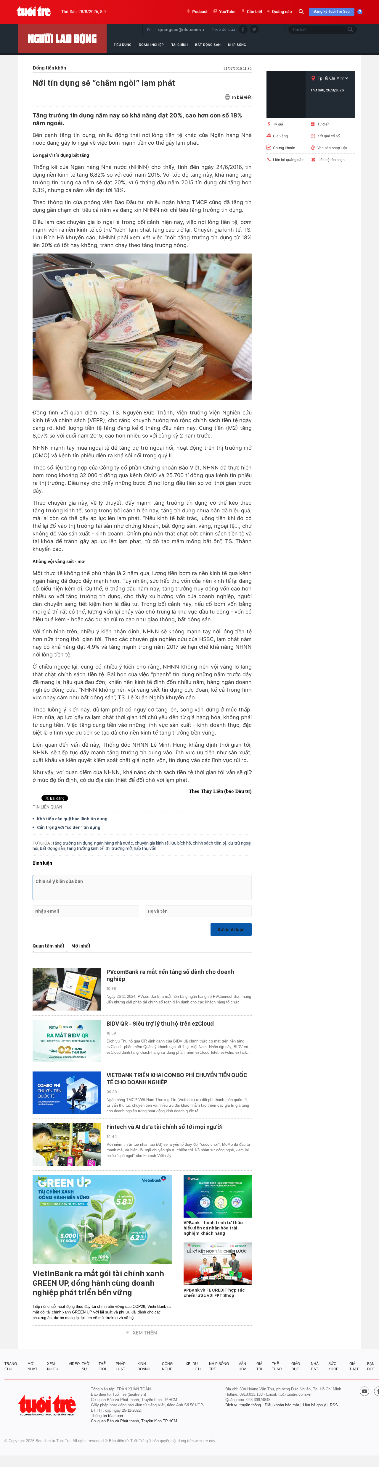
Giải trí (259, 1366)
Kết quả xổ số (328, 136)
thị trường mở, (119, 848)
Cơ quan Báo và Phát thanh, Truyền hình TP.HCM (134, 1421)
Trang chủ (10, 1366)
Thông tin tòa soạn (107, 1415)
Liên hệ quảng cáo (288, 159)
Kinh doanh (143, 1366)
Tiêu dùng (122, 45)
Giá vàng (280, 136)
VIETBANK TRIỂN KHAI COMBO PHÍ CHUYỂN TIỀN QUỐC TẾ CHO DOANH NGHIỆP (177, 1078)
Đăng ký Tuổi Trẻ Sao (332, 11)
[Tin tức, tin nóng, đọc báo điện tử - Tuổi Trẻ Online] (33, 12)
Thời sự (86, 1366)
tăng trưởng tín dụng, (73, 843)
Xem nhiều (52, 1366)
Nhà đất (315, 1366)
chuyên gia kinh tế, (153, 843)
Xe (188, 1364)
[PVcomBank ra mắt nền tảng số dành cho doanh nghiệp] (67, 989)
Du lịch (196, 1366)
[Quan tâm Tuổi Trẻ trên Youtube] (364, 1392)
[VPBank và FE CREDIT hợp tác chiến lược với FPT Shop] (218, 1263)
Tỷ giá (278, 124)
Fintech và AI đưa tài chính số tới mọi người (165, 1126)
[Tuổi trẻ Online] (47, 1405)
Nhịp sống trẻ (219, 1366)
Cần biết (254, 11)
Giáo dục (295, 1366)
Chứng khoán (284, 148)
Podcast (200, 11)
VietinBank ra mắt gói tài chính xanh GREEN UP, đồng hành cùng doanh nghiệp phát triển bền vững (98, 1283)
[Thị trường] (62, 38)
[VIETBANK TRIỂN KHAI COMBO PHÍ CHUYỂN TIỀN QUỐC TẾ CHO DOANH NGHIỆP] (67, 1092)
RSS (334, 1405)
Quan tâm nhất (49, 946)
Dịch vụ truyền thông (243, 1405)
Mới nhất (81, 946)
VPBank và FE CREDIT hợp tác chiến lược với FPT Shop (214, 1292)
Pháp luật (121, 1366)
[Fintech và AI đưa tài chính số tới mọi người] (67, 1144)
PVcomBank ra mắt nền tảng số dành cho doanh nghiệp (170, 975)
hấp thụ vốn (145, 848)
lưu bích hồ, (182, 843)
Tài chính (179, 45)
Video (74, 1364)
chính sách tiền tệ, (210, 843)
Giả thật (354, 1366)
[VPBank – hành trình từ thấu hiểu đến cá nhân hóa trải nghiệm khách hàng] (218, 1196)
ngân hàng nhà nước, (114, 843)
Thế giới (102, 1366)
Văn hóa (242, 1366)
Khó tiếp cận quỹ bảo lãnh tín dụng (72, 818)
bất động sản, (53, 848)
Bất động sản (208, 45)
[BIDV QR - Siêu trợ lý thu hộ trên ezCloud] (67, 1041)
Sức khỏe (333, 1366)
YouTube (227, 11)
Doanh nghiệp (151, 45)
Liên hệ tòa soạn (331, 159)
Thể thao (277, 1366)
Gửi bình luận (231, 929)
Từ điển (323, 124)
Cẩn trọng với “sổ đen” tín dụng (68, 827)
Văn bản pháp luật (332, 148)
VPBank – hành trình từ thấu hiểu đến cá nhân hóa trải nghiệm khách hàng (213, 1228)
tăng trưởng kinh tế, (86, 848)
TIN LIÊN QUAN (47, 807)
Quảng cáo (282, 11)
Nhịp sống (237, 45)
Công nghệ (167, 1366)
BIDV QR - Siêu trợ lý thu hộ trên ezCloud (160, 1023)
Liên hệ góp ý (314, 1405)
